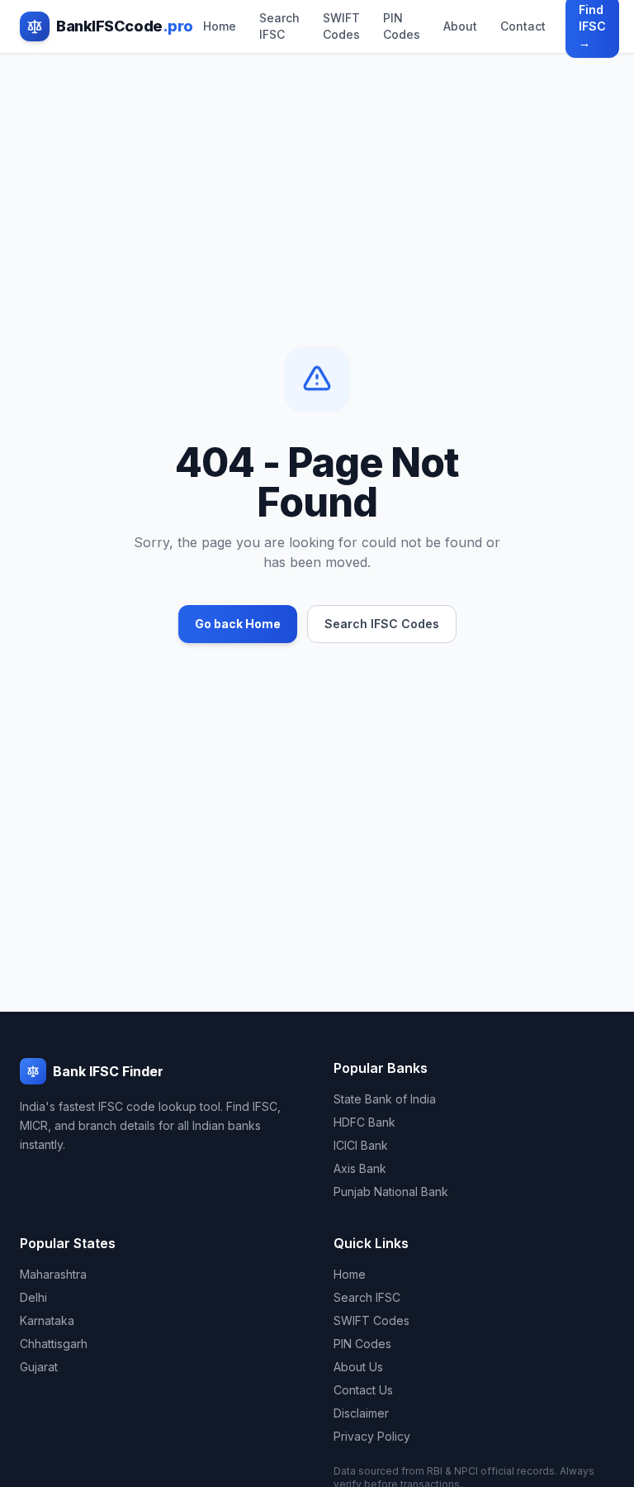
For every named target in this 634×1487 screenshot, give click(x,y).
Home (219, 26)
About (460, 26)
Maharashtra (53, 1274)
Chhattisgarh (54, 1344)
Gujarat (39, 1367)
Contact (523, 26)
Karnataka (47, 1320)
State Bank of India (385, 1099)
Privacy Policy (372, 1436)
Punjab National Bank (391, 1191)
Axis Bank (360, 1168)
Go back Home (238, 624)
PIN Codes (401, 26)
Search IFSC (279, 26)
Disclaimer (361, 1413)
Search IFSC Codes (381, 624)
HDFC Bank (364, 1122)
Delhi (33, 1297)
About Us (358, 1367)
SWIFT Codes (341, 26)
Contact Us (363, 1390)
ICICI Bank (361, 1145)
